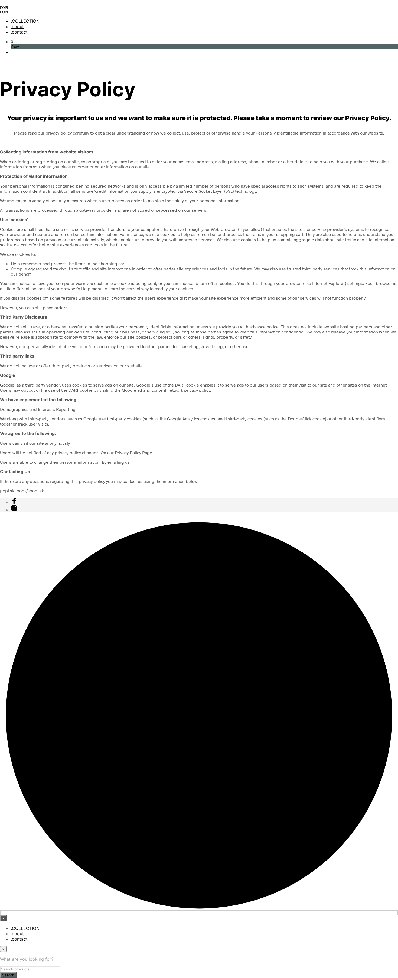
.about (17, 26)
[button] (12, 41)
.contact (19, 32)
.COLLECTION (25, 21)
